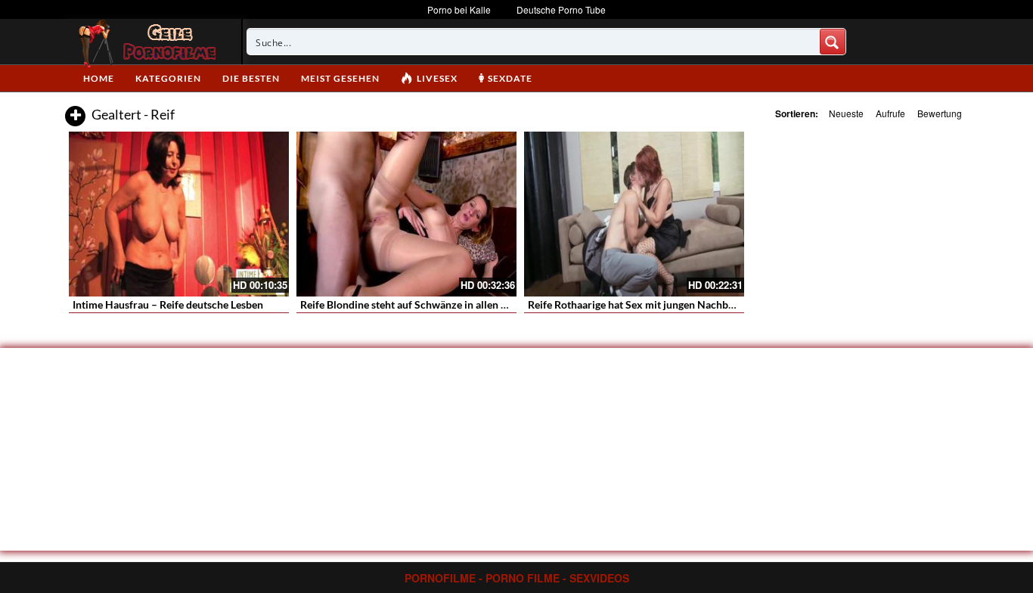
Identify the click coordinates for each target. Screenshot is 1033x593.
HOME (98, 78)
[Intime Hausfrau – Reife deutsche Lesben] (179, 214)
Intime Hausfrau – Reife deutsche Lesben (168, 304)
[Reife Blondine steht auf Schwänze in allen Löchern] (406, 214)
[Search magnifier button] (832, 41)
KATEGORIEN (168, 78)
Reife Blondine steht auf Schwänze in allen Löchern (419, 304)
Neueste (846, 113)
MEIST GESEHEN (340, 78)
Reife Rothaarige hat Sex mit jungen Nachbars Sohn (648, 304)
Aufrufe (890, 113)
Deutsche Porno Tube (561, 9)
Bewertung (939, 113)
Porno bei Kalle (459, 9)
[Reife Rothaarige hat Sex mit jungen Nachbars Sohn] (634, 214)
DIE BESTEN (251, 78)
